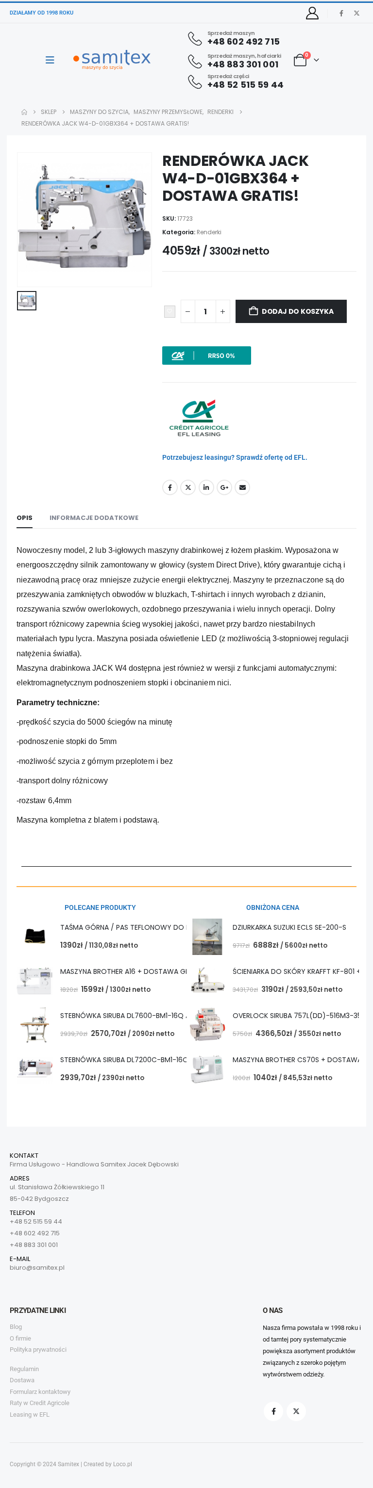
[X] (356, 13)
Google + (224, 487)
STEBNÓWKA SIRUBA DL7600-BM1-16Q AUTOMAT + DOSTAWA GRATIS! (174, 1015)
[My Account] (312, 13)
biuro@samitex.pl (37, 1267)
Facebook (170, 487)
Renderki (209, 232)
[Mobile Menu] (53, 60)
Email (242, 487)
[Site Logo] (112, 60)
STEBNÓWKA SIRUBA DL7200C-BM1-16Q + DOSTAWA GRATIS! (159, 1060)
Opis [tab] (25, 517)
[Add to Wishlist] (169, 312)
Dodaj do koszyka (298, 311)
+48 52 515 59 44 (36, 1221)
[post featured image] (35, 937)
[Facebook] (341, 13)
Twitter (188, 487)
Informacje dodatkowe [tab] (94, 517)
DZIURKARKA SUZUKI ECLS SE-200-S (289, 927)
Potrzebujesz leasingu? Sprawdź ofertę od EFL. (234, 457)
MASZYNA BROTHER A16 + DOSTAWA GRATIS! (132, 971)
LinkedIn (206, 487)
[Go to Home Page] (24, 112)
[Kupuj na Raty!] (206, 355)
